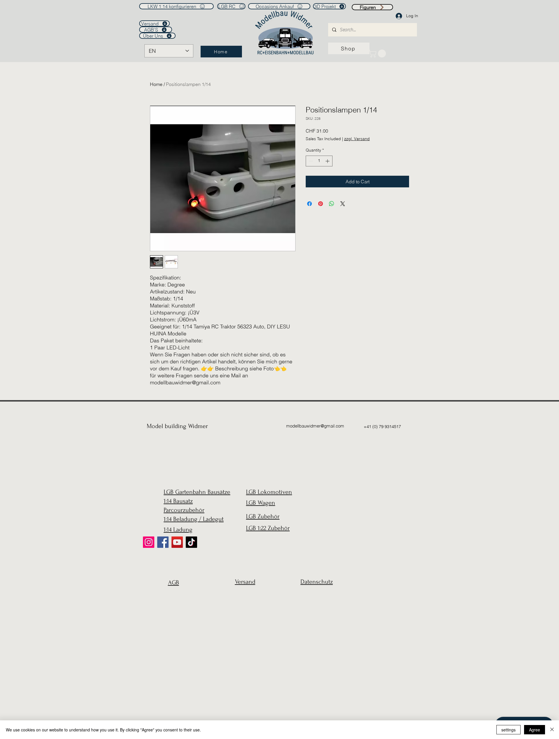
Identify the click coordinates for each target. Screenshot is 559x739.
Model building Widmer (177, 426)
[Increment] (328, 161)
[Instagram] (148, 542)
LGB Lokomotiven (269, 491)
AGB (173, 582)
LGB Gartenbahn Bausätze (197, 491)
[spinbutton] (319, 161)
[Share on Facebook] (309, 203)
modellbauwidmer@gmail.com (315, 426)
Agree (534, 730)
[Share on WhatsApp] (331, 203)
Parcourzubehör (184, 509)
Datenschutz (316, 581)
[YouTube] (177, 542)
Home (156, 84)
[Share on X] (342, 203)
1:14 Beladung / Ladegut (194, 518)
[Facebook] (163, 542)
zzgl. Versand (357, 138)
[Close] (552, 729)
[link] (378, 53)
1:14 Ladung (178, 529)
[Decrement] (310, 161)
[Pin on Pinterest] (320, 203)
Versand (245, 581)
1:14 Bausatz (178, 500)
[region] (172, 596)
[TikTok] (191, 542)
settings (508, 730)
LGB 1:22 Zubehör (268, 528)
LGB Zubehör (263, 516)
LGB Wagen (260, 502)
